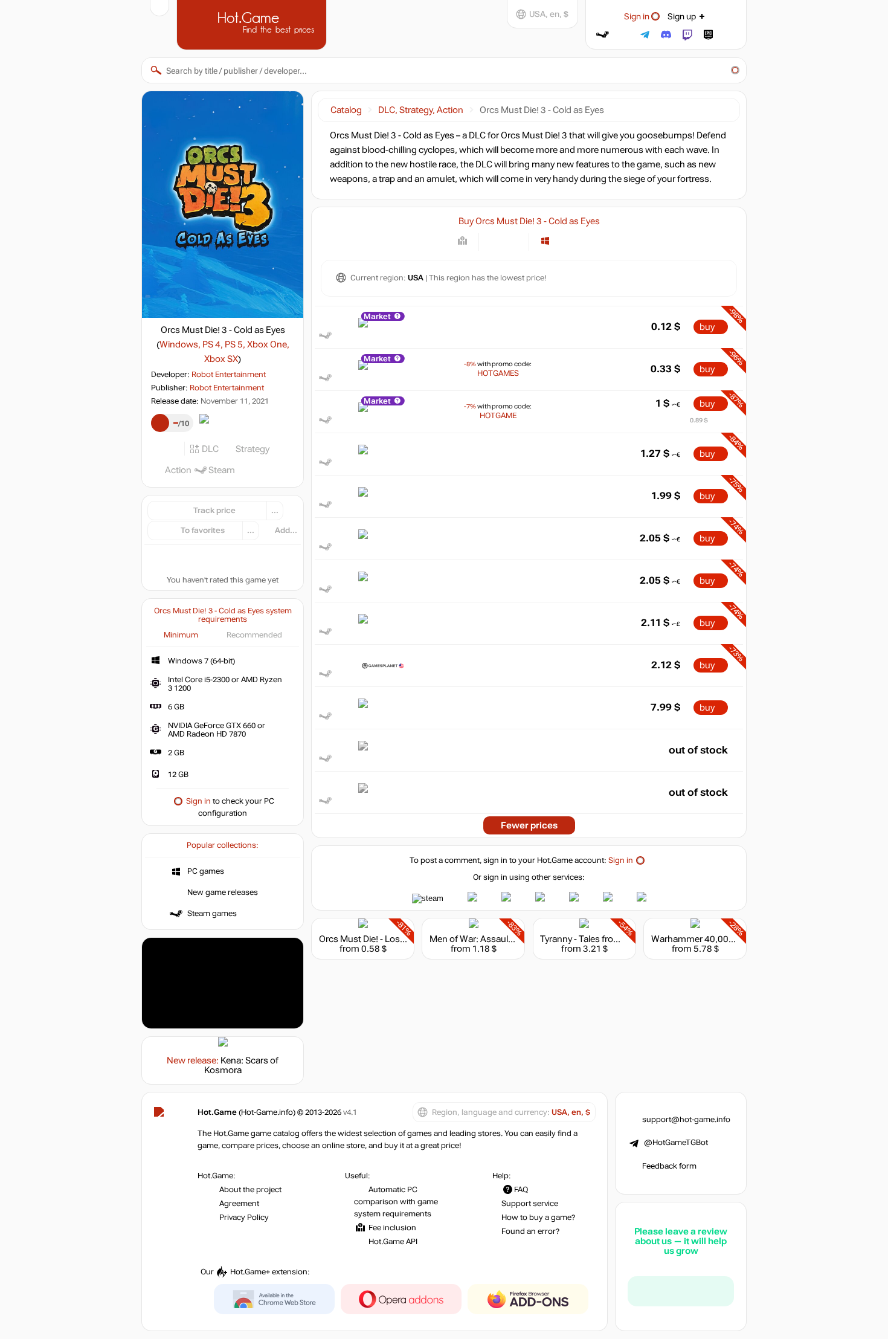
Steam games (212, 913)
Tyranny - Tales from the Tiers (599, 939)
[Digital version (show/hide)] (495, 240)
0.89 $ (699, 420)
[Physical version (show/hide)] (512, 240)
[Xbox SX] (590, 240)
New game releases (222, 892)
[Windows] (545, 240)
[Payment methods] (462, 240)
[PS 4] (560, 240)
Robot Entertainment (228, 374)
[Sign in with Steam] (602, 34)
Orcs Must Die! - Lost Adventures (385, 939)
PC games (205, 871)
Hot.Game (253, 23)
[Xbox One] (575, 240)
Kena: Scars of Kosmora (241, 1065)
